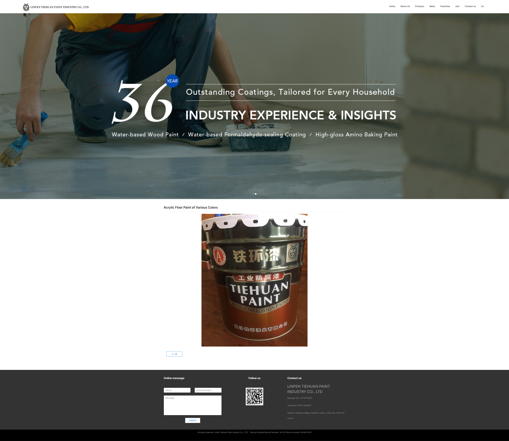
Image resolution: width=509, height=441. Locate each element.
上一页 (174, 354)
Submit (192, 420)
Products (419, 6)
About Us (405, 6)
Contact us (470, 6)
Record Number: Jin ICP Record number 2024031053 (288, 432)
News (432, 6)
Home (392, 6)
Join (457, 6)
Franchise (445, 6)
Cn (482, 6)
